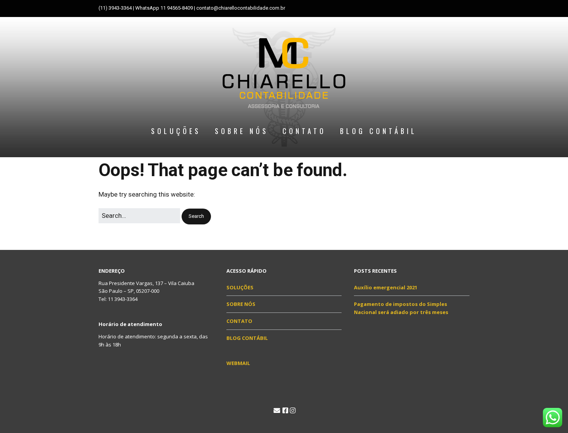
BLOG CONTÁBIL (378, 131)
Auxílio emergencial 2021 (385, 287)
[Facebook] (285, 411)
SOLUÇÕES (176, 131)
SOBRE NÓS (242, 131)
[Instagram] (293, 411)
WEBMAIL (238, 363)
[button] (196, 216)
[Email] (276, 411)
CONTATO (304, 131)
